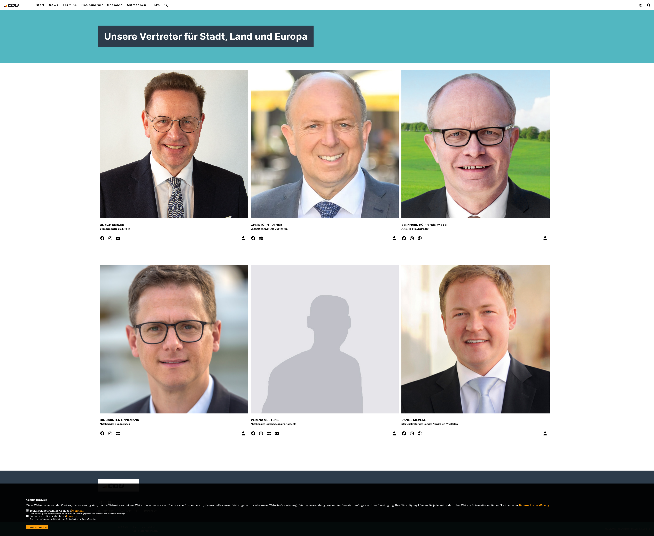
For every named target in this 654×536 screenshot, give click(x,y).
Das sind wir (92, 5)
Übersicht (77, 510)
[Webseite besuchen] (262, 239)
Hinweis (71, 516)
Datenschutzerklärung (534, 505)
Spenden (115, 5)
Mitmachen (136, 5)
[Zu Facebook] (103, 239)
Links (155, 5)
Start (40, 5)
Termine (70, 5)
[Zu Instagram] (111, 239)
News (53, 5)
